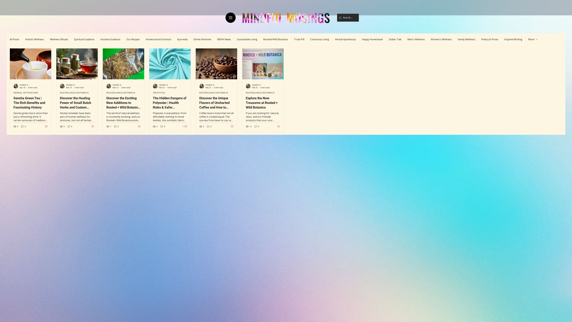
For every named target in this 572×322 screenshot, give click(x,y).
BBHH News (224, 39)
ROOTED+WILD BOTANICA (74, 93)
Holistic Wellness (34, 39)
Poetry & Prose (489, 39)
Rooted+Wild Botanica (275, 39)
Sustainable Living (247, 39)
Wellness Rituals (59, 39)
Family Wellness (466, 39)
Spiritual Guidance (84, 39)
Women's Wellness (441, 39)
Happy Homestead (372, 39)
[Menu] (231, 18)
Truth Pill (299, 39)
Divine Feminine (202, 39)
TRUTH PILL (159, 93)
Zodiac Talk (395, 39)
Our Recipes (133, 39)
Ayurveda (182, 39)
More (531, 39)
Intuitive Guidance (110, 39)
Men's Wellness (416, 39)
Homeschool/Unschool (158, 39)
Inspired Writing (513, 39)
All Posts (14, 39)
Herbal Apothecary (345, 39)
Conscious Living (319, 39)
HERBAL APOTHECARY (25, 93)
